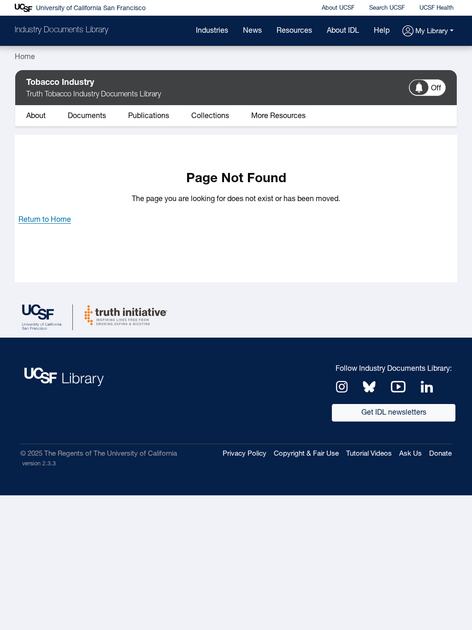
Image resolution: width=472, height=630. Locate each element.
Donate (440, 454)
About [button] (36, 116)
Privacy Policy (244, 454)
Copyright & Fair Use (306, 454)
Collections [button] (210, 116)
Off (436, 88)
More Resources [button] (278, 116)
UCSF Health (436, 8)
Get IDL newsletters (393, 412)
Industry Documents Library (61, 30)
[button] (428, 31)
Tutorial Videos (369, 454)
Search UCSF (387, 8)
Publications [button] (148, 116)
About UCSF (338, 8)
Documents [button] (87, 116)
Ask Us (410, 454)
